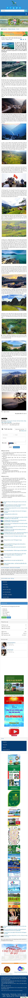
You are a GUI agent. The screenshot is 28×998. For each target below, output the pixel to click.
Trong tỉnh (5, 742)
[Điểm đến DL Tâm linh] (14, 820)
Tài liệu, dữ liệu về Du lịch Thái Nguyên (18, 995)
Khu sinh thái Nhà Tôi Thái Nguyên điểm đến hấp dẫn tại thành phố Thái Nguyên (14, 544)
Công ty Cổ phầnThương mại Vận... (7, 972)
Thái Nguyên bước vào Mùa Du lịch (10, 514)
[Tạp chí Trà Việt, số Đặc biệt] (14, 916)
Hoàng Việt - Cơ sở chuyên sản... (21, 972)
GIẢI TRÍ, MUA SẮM (7, 589)
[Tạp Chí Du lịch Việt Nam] (14, 878)
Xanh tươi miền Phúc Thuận (8, 470)
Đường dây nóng (10, 649)
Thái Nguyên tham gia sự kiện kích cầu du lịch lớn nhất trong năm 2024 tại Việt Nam (15, 527)
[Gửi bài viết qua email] (21, 39)
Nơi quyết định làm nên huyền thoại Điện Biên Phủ (13, 560)
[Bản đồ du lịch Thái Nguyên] (14, 834)
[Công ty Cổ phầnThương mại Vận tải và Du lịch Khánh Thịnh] (7, 968)
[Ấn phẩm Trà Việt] (14, 899)
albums (4, 996)
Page (4, 995)
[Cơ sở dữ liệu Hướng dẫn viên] (14, 856)
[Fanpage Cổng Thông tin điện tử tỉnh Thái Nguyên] (14, 699)
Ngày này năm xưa (10, 996)
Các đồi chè (5, 610)
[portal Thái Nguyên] (14, 903)
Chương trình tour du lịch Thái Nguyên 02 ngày (13, 540)
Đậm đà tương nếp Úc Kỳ (7, 462)
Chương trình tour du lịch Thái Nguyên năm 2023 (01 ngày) (15, 536)
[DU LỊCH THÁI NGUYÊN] (14, 684)
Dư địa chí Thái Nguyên (19, 996)
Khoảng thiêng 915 (7, 557)
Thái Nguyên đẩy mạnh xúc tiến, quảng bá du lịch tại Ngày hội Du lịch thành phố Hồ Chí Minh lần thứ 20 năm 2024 (16, 533)
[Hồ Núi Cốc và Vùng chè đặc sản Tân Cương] (14, 906)
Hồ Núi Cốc (5, 609)
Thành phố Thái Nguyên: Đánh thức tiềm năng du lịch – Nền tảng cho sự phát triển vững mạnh (14, 480)
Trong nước (5, 744)
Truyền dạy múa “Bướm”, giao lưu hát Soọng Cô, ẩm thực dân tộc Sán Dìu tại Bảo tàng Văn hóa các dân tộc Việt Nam (14, 465)
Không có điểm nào (6, 615)
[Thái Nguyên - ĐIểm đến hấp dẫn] (14, 777)
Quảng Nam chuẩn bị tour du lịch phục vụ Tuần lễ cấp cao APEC (14, 469)
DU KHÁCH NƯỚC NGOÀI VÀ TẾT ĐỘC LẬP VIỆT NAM (14, 471)
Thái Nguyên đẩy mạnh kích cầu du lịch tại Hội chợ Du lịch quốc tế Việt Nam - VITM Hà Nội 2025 (15, 521)
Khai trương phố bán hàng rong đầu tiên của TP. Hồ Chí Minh (14, 492)
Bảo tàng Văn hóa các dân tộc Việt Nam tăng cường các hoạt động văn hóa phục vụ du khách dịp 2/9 (14, 482)
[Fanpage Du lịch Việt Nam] (14, 886)
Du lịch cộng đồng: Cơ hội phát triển (9, 491)
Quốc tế (4, 747)
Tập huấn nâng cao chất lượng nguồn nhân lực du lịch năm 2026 (15, 502)
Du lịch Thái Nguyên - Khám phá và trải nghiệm (10, 567)
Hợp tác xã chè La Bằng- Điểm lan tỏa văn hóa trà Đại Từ (15, 547)
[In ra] (23, 39)
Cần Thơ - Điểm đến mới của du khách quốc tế (11, 463)
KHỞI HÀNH (5, 584)
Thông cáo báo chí (6, 749)
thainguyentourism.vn (11, 642)
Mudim (23, 997)
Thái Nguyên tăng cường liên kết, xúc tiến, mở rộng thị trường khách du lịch (15, 508)
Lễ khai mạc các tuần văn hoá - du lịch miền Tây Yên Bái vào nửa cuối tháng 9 (14, 489)
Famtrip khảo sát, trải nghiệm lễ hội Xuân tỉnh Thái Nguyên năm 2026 (15, 511)
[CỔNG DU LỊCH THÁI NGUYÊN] (14, 3)
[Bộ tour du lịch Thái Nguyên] (14, 849)
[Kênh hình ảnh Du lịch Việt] (14, 864)
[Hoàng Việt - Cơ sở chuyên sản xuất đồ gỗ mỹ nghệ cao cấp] (21, 968)
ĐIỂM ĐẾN (5, 582)
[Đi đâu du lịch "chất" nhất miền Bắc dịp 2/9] (7, 45)
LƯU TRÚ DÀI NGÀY (7, 592)
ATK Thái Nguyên (6, 612)
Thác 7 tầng (5, 613)
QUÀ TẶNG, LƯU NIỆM (7, 594)
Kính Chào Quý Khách (24, 963)
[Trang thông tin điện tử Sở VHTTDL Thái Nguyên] (14, 894)
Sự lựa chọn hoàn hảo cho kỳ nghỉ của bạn (3, 963)
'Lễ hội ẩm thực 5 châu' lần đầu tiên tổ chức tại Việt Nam (14, 455)
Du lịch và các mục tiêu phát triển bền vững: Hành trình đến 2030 (14, 460)
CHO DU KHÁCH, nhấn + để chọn (7, 578)
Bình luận (8, 995)
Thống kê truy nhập (5, 994)
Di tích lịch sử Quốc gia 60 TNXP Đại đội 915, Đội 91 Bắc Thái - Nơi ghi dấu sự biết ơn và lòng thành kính (15, 554)
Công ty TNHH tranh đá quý (16, 963)
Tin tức (2, 738)
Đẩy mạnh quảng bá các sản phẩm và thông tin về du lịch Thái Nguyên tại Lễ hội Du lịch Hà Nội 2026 (15, 505)
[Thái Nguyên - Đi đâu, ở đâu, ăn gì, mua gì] (14, 759)
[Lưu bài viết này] (25, 39)
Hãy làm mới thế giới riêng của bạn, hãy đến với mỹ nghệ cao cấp (12, 963)
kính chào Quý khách (8, 963)
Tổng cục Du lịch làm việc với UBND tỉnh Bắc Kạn (14, 486)
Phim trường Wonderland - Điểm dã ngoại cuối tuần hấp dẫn (15, 550)
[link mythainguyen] (14, 715)
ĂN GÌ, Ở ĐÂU (5, 587)
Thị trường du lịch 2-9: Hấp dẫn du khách (10, 495)
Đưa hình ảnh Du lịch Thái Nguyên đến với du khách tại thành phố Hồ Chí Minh (15, 524)
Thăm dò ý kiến (13, 994)
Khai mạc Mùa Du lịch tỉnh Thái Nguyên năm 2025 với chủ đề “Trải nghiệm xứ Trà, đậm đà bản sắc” (15, 518)
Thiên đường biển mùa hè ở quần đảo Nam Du (11, 478)
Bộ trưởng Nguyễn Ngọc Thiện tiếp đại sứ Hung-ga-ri (14, 457)
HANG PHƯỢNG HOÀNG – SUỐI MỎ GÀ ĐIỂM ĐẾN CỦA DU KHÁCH (15, 564)
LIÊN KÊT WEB (6, 597)
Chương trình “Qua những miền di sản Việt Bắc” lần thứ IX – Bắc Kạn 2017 (14, 497)
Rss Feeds (24, 994)
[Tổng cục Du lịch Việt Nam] (14, 872)
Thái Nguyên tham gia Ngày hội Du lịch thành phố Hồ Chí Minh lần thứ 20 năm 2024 (15, 530)
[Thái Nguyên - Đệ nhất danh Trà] (14, 798)
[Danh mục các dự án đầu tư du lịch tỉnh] (14, 811)
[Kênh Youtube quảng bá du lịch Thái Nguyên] (14, 731)
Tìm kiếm (19, 994)
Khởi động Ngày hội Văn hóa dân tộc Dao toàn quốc (14, 484)
